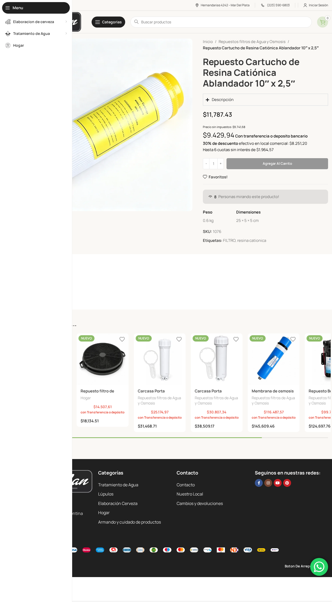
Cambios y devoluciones (200, 503)
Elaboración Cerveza (118, 503)
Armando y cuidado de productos (129, 522)
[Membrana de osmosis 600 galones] (273, 359)
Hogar (86, 397)
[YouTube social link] (278, 483)
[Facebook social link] (259, 483)
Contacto (186, 485)
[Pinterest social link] (287, 483)
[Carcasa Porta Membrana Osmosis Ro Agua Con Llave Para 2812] (160, 359)
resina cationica (251, 240)
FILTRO (229, 240)
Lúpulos (105, 494)
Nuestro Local (190, 494)
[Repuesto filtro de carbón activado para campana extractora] (102, 359)
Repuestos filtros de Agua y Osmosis (252, 41)
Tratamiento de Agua (118, 485)
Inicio (208, 41)
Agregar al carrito (277, 163)
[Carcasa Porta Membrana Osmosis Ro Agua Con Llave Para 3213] (217, 359)
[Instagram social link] (268, 483)
